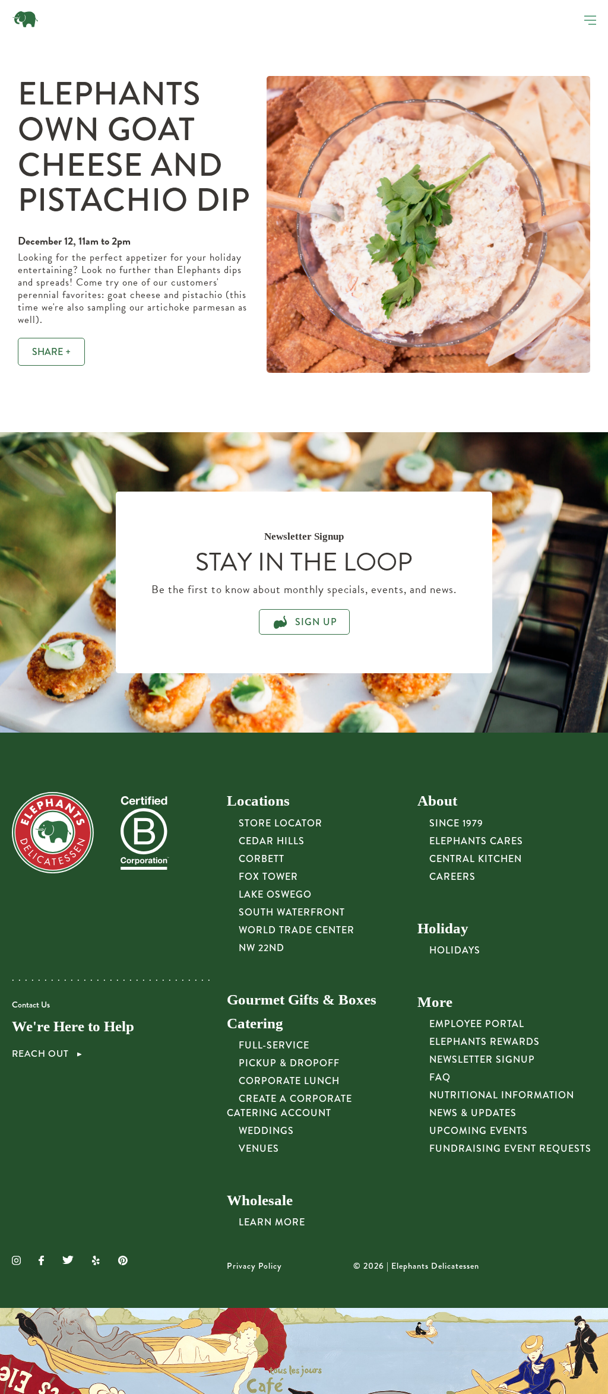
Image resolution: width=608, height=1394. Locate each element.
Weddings (266, 1131)
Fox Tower (268, 876)
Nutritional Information (501, 1095)
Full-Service (274, 1045)
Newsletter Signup (482, 1059)
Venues (259, 1148)
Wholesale (260, 1200)
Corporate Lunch (289, 1081)
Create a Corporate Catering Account (289, 1106)
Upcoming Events (478, 1131)
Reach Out (41, 1053)
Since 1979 (456, 823)
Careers (452, 876)
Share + (51, 352)
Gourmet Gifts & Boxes (301, 999)
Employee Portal (476, 1024)
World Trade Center (296, 930)
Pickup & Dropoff (289, 1063)
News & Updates (473, 1113)
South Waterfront (292, 912)
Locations (258, 801)
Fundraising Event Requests (510, 1148)
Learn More (272, 1222)
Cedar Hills (272, 841)
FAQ (440, 1077)
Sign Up (314, 622)
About (437, 801)
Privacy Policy (254, 1266)
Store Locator (280, 823)
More (434, 1002)
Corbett (261, 859)
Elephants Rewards (484, 1041)
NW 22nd (261, 948)
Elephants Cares (476, 841)
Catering (255, 1023)
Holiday (442, 928)
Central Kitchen (475, 859)
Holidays (454, 950)
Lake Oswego (275, 894)
